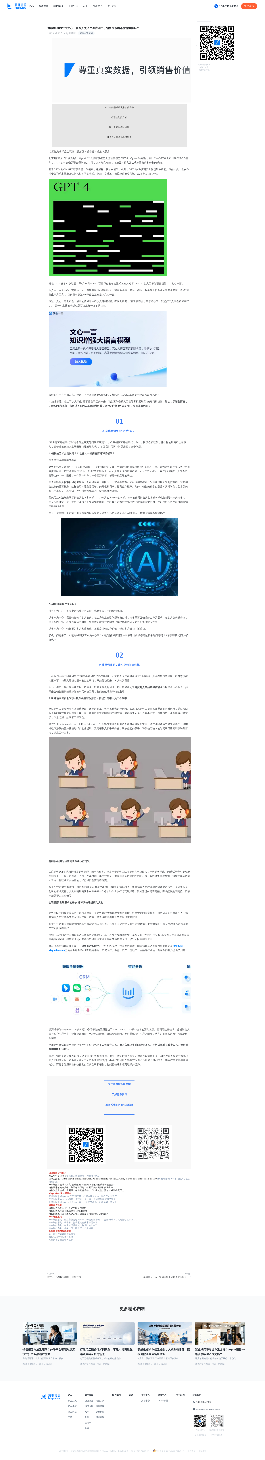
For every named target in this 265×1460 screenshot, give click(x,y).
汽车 (87, 1411)
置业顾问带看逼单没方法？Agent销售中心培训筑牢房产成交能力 (221, 1352)
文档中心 (145, 1400)
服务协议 (192, 1451)
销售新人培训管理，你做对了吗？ (83, 1176)
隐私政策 (202, 1451)
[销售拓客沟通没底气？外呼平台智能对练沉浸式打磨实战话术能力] (50, 1337)
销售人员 (100, 1400)
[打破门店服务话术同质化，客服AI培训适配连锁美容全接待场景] (107, 1337)
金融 (87, 1428)
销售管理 (100, 1406)
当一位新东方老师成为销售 (62, 1234)
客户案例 (58, 6)
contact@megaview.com (208, 1409)
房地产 (88, 1422)
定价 (85, 6)
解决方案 (43, 6)
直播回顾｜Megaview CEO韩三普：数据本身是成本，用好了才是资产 (83, 1196)
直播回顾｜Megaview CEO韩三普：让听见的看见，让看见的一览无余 (83, 1202)
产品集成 (72, 1406)
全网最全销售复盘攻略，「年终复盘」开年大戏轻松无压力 (95, 1190)
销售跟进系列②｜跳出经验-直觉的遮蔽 (68, 1211)
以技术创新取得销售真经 (61, 1240)
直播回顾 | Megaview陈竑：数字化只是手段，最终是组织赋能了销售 (82, 1199)
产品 (31, 6)
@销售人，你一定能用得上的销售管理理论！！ (167, 1277)
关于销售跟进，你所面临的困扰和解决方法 (92, 1187)
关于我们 (112, 6)
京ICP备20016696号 (140, 1451)
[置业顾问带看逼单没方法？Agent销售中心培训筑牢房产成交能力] (222, 1337)
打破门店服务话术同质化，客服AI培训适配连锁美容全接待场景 (106, 1352)
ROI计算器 (163, 1400)
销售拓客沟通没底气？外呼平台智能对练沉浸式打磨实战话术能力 (49, 1352)
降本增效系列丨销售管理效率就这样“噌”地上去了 (73, 1225)
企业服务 (89, 1400)
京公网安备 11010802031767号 (170, 1451)
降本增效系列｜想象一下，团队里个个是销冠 (71, 1228)
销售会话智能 (86, 33)
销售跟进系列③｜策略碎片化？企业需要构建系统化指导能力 (79, 1214)
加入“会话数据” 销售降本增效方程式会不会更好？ (91, 1184)
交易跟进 (100, 1411)
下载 (70, 1417)
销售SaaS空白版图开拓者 (61, 1237)
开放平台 (73, 6)
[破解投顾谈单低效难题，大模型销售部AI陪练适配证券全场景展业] (165, 1337)
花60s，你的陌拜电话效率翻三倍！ (65, 1277)
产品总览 (72, 1400)
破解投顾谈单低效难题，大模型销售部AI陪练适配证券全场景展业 (164, 1352)
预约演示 (249, 6)
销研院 (72, 33)
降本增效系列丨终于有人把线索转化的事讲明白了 (73, 1222)
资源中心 (97, 6)
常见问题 (72, 1411)
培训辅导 (100, 1417)
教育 (87, 1417)
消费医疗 (89, 1406)
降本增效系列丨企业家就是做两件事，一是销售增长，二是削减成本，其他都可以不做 (91, 1219)
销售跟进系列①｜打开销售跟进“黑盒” (67, 1208)
